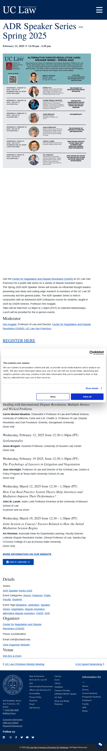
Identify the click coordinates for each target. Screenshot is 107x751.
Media (85, 711)
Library (57, 683)
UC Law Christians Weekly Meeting (24, 664)
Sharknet (33, 701)
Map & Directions (36, 676)
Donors (85, 690)
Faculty (7, 599)
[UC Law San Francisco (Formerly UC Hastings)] (19, 9)
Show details (92, 388)
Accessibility (34, 693)
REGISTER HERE (19, 340)
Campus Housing (62, 690)
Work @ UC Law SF (38, 680)
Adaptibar (58, 687)
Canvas (57, 676)
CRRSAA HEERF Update (65, 694)
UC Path (58, 697)
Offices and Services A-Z (40, 690)
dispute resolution (35, 609)
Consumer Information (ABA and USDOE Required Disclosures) (13, 723)
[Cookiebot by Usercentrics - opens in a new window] (91, 353)
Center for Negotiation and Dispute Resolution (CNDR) (42, 279)
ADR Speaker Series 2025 (17, 590)
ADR (47, 613)
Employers (87, 700)
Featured (37, 595)
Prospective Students (91, 697)
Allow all (87, 396)
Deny (52, 396)
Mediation (21, 605)
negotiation (17, 609)
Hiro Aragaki (9, 324)
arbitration (33, 605)
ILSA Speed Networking (89, 664)
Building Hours (9, 713)
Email (31, 704)
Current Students (89, 693)
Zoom (57, 680)
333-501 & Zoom (12, 656)
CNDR (39, 613)
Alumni (27, 595)
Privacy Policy (35, 697)
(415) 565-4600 (12, 710)
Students (17, 599)
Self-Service (34, 708)
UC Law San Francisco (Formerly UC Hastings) (47, 747)
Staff (84, 707)
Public (47, 595)
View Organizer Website (16, 644)
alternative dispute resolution (19, 613)
